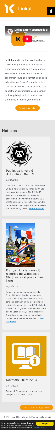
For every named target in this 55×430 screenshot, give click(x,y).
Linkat (25, 9)
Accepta (45, 424)
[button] (51, 11)
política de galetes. (38, 427)
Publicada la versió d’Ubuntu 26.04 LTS (20, 172)
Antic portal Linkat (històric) (36, 407)
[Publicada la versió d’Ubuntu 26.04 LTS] (19, 153)
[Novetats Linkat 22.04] (26, 356)
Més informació (36, 208)
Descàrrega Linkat (27, 108)
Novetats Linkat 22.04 (21, 380)
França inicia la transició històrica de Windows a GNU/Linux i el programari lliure (24, 276)
